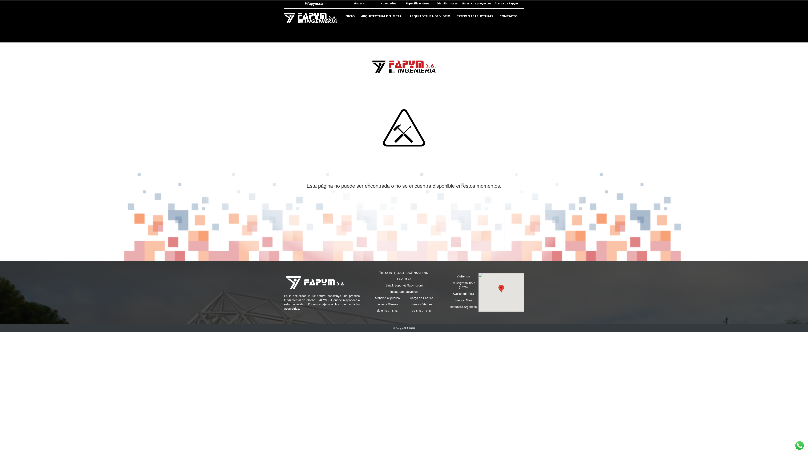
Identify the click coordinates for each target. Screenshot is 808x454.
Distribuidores (447, 3)
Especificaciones (417, 3)
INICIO (349, 16)
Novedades (388, 3)
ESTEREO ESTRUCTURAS (475, 16)
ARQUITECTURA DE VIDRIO (429, 16)
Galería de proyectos (476, 3)
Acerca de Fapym (506, 3)
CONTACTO (509, 16)
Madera (359, 3)
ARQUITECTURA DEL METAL (382, 16)
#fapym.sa (313, 3)
